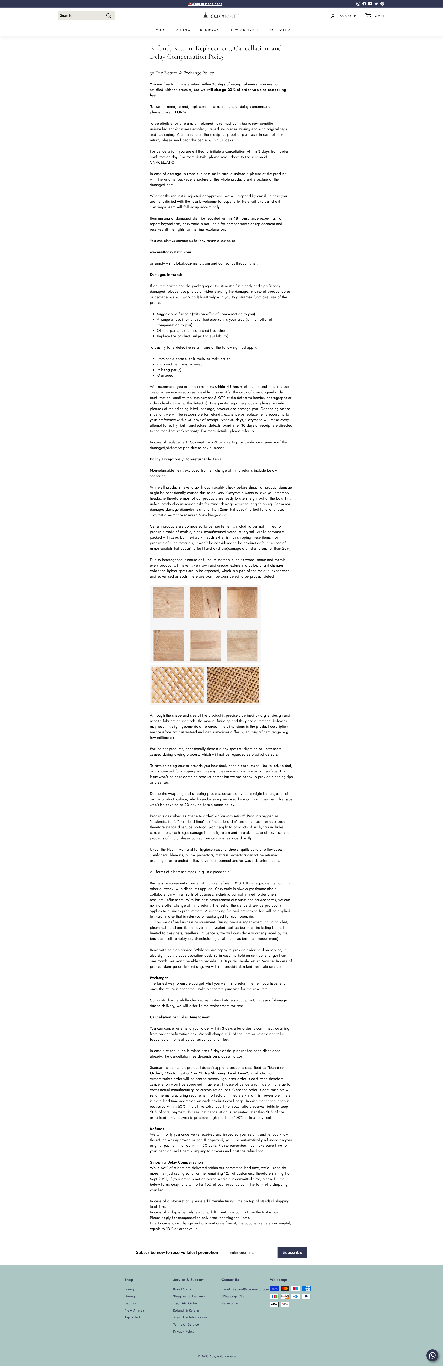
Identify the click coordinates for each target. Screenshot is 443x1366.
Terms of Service (186, 1324)
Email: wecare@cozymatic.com (245, 1289)
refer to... (249, 431)
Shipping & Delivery (189, 1296)
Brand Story (182, 1289)
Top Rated (279, 29)
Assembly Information (190, 1317)
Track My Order (185, 1303)
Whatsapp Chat (233, 1296)
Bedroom (210, 29)
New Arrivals (244, 29)
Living (159, 29)
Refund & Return (186, 1310)
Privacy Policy (184, 1331)
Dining (183, 29)
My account (230, 1303)
